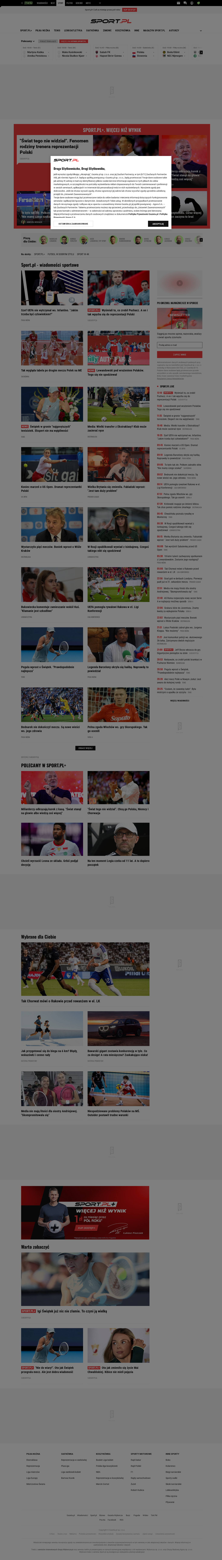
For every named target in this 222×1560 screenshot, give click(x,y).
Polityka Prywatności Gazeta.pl (143, 214)
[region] (111, 192)
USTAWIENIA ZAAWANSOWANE (73, 224)
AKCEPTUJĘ (158, 224)
